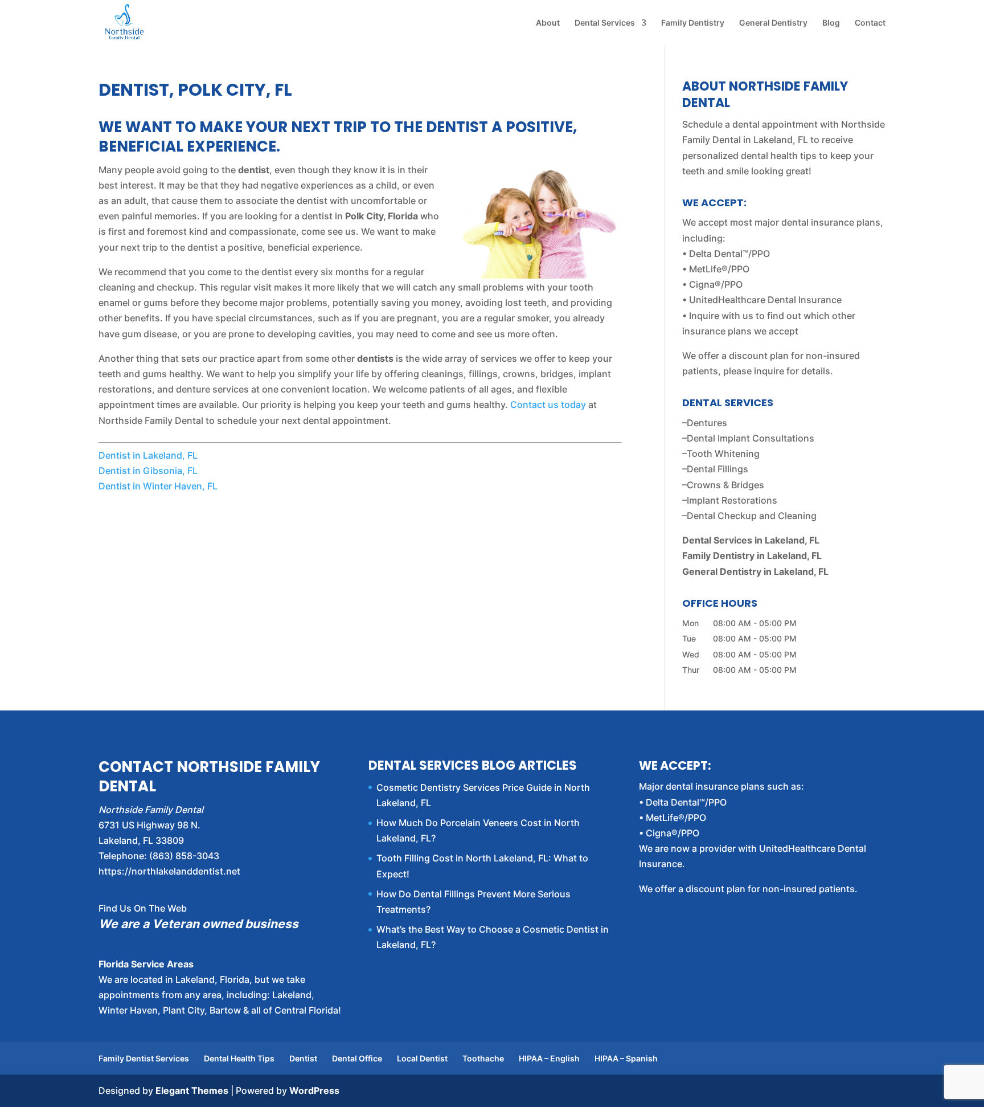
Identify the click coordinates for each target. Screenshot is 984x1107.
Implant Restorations (732, 500)
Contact (870, 23)
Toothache (483, 1058)
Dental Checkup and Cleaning (752, 515)
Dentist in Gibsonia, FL (148, 470)
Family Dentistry (692, 23)
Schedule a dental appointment (750, 124)
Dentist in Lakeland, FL (148, 455)
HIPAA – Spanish (626, 1058)
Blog (831, 23)
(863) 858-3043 (184, 855)
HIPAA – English (549, 1058)
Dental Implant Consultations (750, 438)
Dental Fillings (717, 469)
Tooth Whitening (723, 453)
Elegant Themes (191, 1090)
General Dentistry (773, 23)
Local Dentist (422, 1058)
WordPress (314, 1090)
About (548, 23)
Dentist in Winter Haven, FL (158, 486)
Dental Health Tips (239, 1058)
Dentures (707, 422)
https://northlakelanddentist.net (169, 871)
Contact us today (548, 404)
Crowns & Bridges (725, 485)
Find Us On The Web (143, 908)
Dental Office (357, 1058)
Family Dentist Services (144, 1058)
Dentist (303, 1058)
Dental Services (605, 23)
